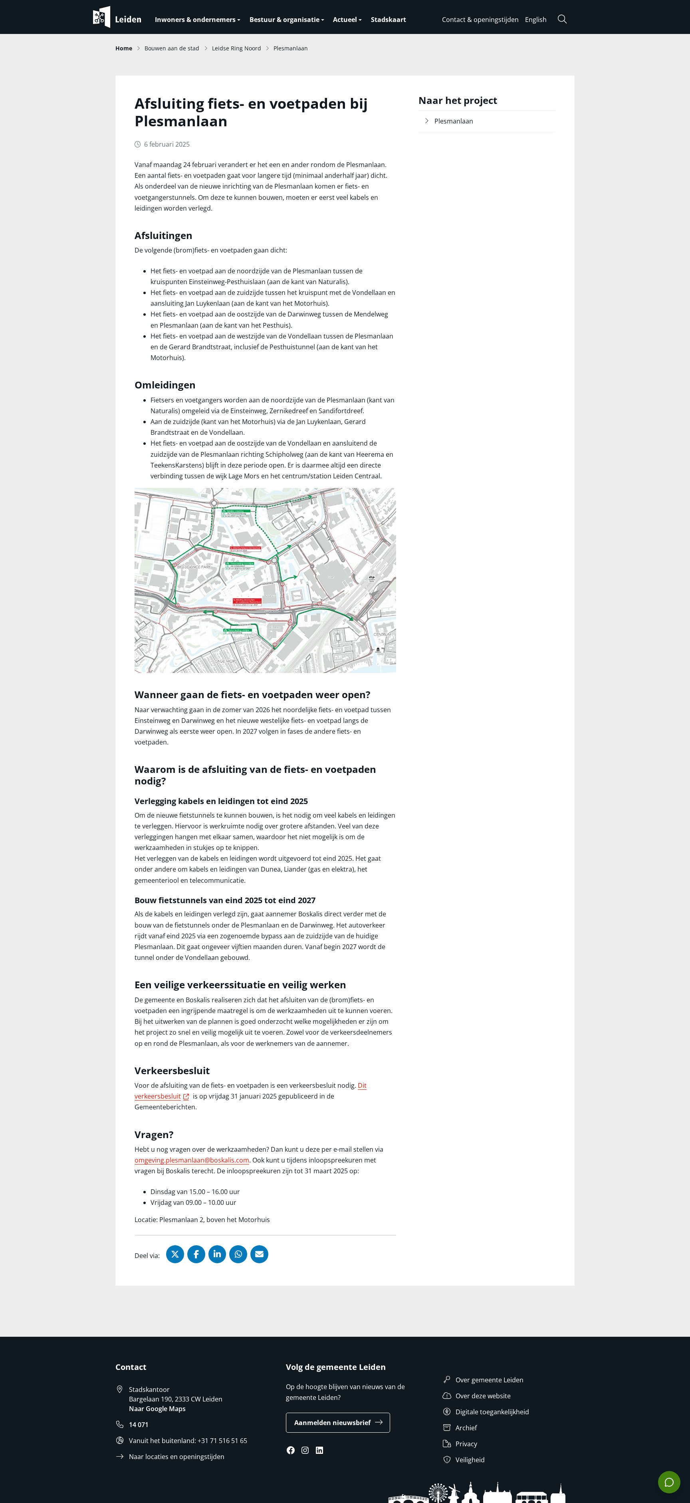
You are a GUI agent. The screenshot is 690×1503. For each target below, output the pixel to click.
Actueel (345, 19)
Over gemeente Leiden (489, 1380)
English (536, 19)
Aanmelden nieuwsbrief (332, 1422)
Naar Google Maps (157, 1408)
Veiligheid (470, 1459)
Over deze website (483, 1396)
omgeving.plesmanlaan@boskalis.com (192, 1160)
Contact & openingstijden (480, 19)
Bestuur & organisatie (284, 19)
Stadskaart (388, 19)
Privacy (466, 1443)
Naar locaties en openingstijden (176, 1456)
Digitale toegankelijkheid (492, 1411)
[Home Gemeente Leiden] (133, 17)
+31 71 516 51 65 (222, 1440)
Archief (466, 1427)
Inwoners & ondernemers (195, 19)
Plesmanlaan (453, 121)
